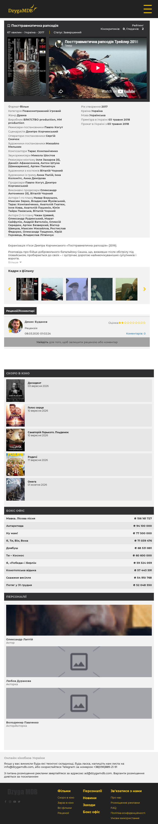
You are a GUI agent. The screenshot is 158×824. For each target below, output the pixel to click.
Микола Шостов (43, 155)
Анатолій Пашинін (37, 207)
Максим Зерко (19, 201)
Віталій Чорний (51, 170)
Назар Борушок (45, 197)
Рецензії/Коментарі (20, 310)
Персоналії (16, 597)
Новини (89, 798)
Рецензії (63, 813)
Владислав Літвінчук (38, 235)
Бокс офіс (15, 511)
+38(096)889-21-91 (105, 766)
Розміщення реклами (125, 802)
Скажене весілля (18, 577)
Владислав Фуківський (48, 201)
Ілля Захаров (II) (48, 159)
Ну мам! (12, 533)
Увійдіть (42, 342)
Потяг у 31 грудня (19, 585)
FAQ (113, 807)
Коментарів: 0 (136, 333)
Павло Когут (53, 127)
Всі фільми (65, 807)
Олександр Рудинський (25, 218)
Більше (13, 262)
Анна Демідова (34, 178)
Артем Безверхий (35, 225)
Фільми (64, 791)
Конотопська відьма (21, 570)
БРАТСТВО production (39, 119)
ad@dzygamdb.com (98, 773)
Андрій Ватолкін (35, 221)
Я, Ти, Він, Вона (17, 540)
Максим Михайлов (35, 228)
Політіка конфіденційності (128, 813)
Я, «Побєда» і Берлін (21, 562)
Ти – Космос (15, 555)
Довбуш (12, 548)
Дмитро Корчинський (42, 131)
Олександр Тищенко (38, 231)
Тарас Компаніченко (43, 151)
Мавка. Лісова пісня (20, 518)
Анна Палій (45, 174)
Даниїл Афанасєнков (23, 163)
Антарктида (14, 525)
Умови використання (125, 818)
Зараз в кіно (66, 802)
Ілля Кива (15, 207)
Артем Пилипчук (42, 166)
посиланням (29, 776)
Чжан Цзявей (43, 215)
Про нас (116, 797)
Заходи (89, 805)
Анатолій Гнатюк (52, 204)
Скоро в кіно (18, 373)
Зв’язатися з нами (126, 791)
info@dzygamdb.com (19, 766)
